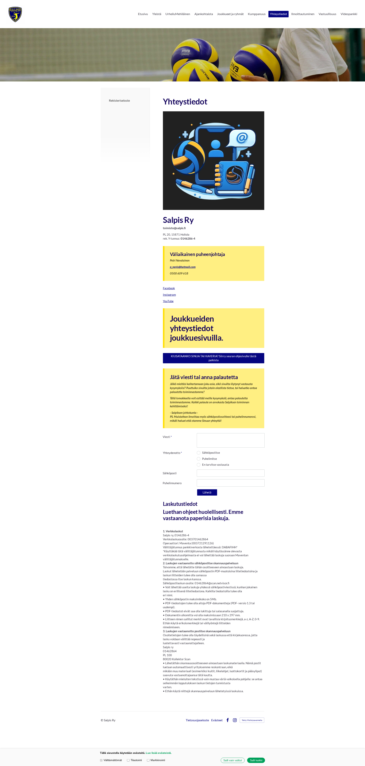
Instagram (169, 294)
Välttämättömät (113, 760)
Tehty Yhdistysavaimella (252, 720)
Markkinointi (158, 760)
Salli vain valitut (232, 760)
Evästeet (217, 720)
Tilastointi (136, 760)
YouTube (168, 301)
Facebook (169, 288)
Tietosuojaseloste (197, 720)
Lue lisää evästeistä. (159, 753)
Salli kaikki (256, 760)
